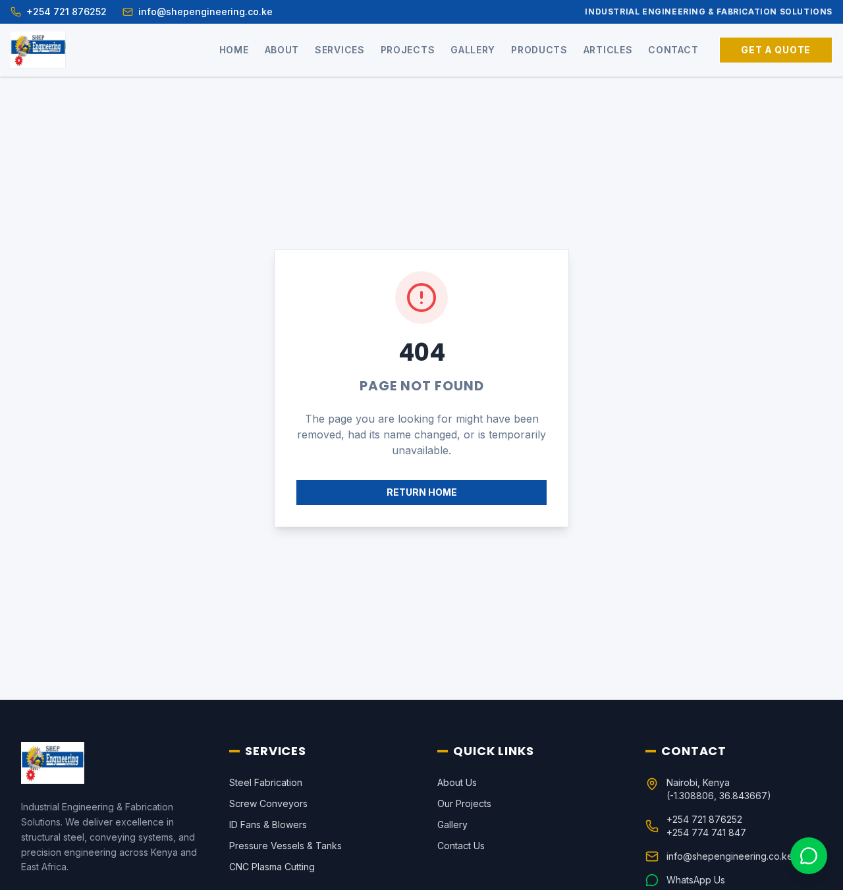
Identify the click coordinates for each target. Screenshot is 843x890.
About (282, 49)
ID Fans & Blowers (268, 824)
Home (234, 49)
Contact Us (461, 845)
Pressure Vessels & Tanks (285, 845)
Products (539, 49)
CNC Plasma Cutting (272, 866)
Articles (608, 49)
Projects (408, 49)
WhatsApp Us (695, 879)
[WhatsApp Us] (808, 855)
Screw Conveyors (268, 803)
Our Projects (464, 803)
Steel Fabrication (265, 782)
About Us (457, 782)
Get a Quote (776, 49)
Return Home (422, 492)
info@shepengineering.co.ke (729, 856)
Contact (673, 49)
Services (340, 49)
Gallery (472, 49)
